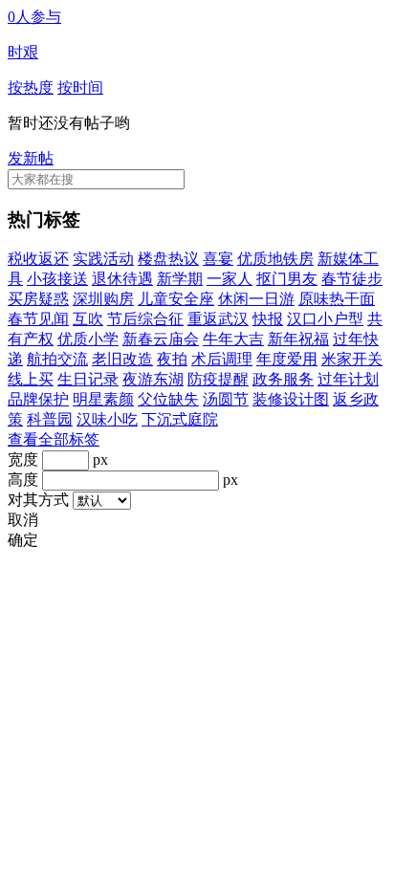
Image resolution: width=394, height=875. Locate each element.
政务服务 (283, 379)
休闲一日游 (256, 299)
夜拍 (172, 359)
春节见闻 (38, 319)
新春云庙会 (160, 339)
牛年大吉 (233, 339)
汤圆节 (226, 399)
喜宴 (218, 259)
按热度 (31, 87)
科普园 (50, 419)
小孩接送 (57, 279)
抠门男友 (286, 279)
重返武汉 (218, 319)
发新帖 (31, 158)
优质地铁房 (275, 259)
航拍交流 (57, 359)
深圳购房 (103, 299)
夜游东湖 (153, 379)
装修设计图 (290, 399)
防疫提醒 (218, 379)
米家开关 (352, 359)
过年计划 (348, 379)
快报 (267, 319)
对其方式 (38, 500)
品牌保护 (38, 399)
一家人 (229, 279)
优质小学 (88, 339)
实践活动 (103, 259)
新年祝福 (298, 339)
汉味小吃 (107, 419)
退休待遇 (122, 279)
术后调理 (221, 359)
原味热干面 (336, 299)
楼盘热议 (168, 259)
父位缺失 (168, 399)
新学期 (180, 279)
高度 (23, 479)
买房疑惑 (38, 299)
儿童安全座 (176, 299)
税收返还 (38, 259)
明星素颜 (103, 399)
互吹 (88, 319)
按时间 (80, 87)
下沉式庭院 (180, 419)
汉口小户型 (325, 319)
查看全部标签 (53, 439)
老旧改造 (122, 359)
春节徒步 (352, 279)
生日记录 (88, 379)
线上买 (31, 379)
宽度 (23, 459)
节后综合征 (145, 319)
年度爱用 (286, 359)
